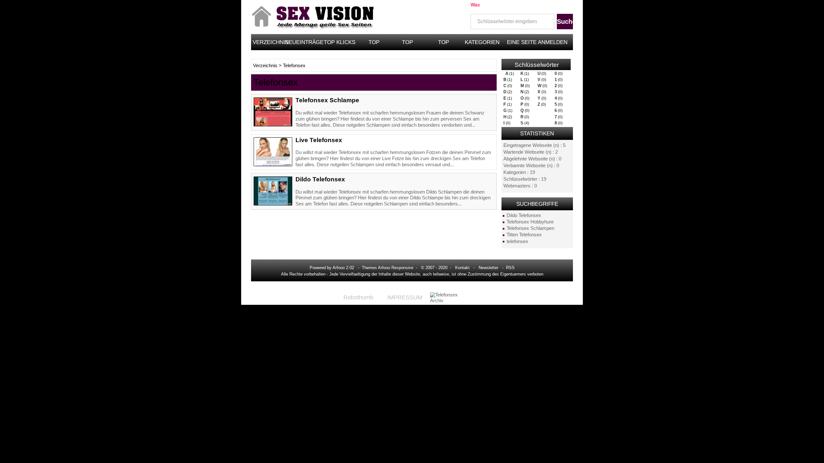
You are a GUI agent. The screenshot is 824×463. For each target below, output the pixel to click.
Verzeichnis (268, 42)
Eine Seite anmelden (537, 42)
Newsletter (488, 267)
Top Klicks (339, 42)
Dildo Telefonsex (524, 215)
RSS (510, 267)
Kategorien (482, 42)
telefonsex (517, 241)
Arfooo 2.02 (343, 267)
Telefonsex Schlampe (327, 100)
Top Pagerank (407, 44)
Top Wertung (374, 44)
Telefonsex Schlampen (530, 228)
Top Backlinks (444, 44)
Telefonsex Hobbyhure (530, 221)
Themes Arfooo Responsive (387, 267)
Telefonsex (294, 65)
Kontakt (462, 267)
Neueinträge (303, 42)
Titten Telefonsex (524, 234)
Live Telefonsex (318, 140)
